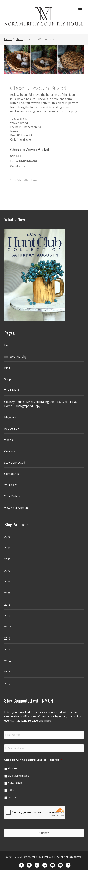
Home (8, 345)
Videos (8, 440)
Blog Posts (14, 768)
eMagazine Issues (18, 775)
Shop (7, 379)
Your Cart (10, 485)
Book (11, 790)
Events (12, 797)
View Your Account (16, 508)
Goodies (9, 451)
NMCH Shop (15, 783)
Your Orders (12, 496)
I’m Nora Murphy (15, 357)
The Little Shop (14, 390)
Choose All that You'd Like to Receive (33, 760)
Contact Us (11, 474)
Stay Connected (14, 462)
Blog (7, 368)
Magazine (10, 417)
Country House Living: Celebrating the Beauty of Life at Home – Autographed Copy (40, 404)
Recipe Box (11, 429)
